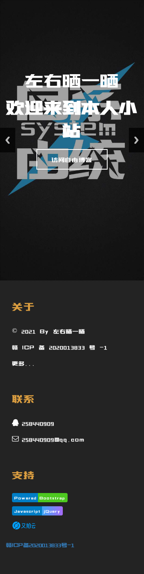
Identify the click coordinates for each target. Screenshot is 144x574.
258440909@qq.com (53, 438)
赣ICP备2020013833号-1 (40, 544)
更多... (24, 362)
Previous (7, 140)
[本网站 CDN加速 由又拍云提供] (24, 525)
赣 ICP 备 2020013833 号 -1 (60, 346)
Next (136, 140)
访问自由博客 (72, 159)
